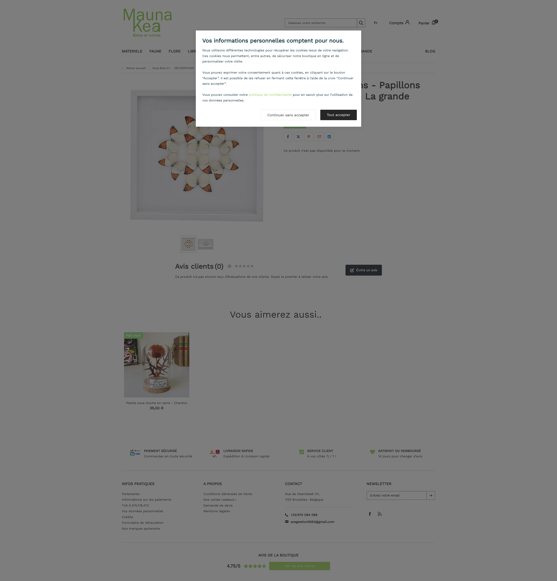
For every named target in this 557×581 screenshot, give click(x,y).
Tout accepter (338, 115)
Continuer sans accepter (288, 115)
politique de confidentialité (270, 95)
